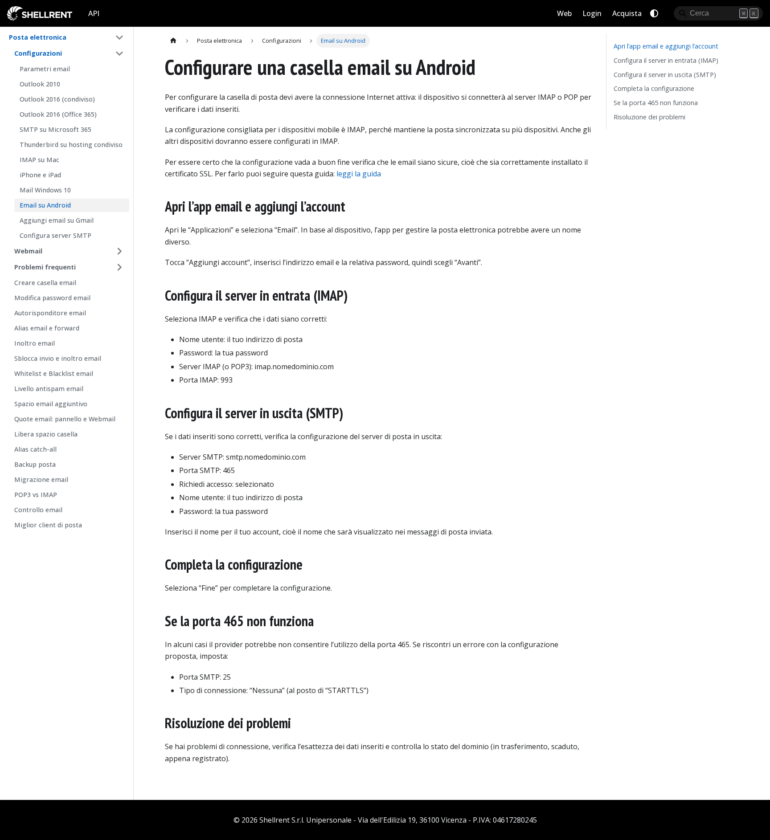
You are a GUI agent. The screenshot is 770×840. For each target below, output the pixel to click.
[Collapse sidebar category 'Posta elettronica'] (119, 37)
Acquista (627, 13)
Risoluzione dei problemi (649, 117)
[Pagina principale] (173, 41)
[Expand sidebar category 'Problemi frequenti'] (119, 267)
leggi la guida (358, 174)
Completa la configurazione (654, 88)
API (93, 13)
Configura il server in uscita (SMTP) (665, 74)
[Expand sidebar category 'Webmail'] (119, 251)
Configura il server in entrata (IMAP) (666, 60)
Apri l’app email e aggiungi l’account (666, 46)
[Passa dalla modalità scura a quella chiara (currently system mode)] (654, 13)
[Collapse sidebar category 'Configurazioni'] (119, 53)
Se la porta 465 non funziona (656, 102)
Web (564, 13)
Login (592, 13)
